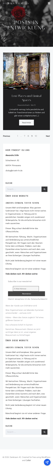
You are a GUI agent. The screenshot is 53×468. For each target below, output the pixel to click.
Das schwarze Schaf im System (19, 324)
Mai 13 (33, 105)
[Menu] (49, 3)
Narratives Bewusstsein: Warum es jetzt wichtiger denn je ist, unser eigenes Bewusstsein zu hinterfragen (23, 332)
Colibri (28, 460)
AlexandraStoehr (24, 105)
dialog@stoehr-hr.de (14, 170)
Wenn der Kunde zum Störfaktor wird (21, 305)
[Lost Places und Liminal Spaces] (26, 70)
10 (36, 136)
